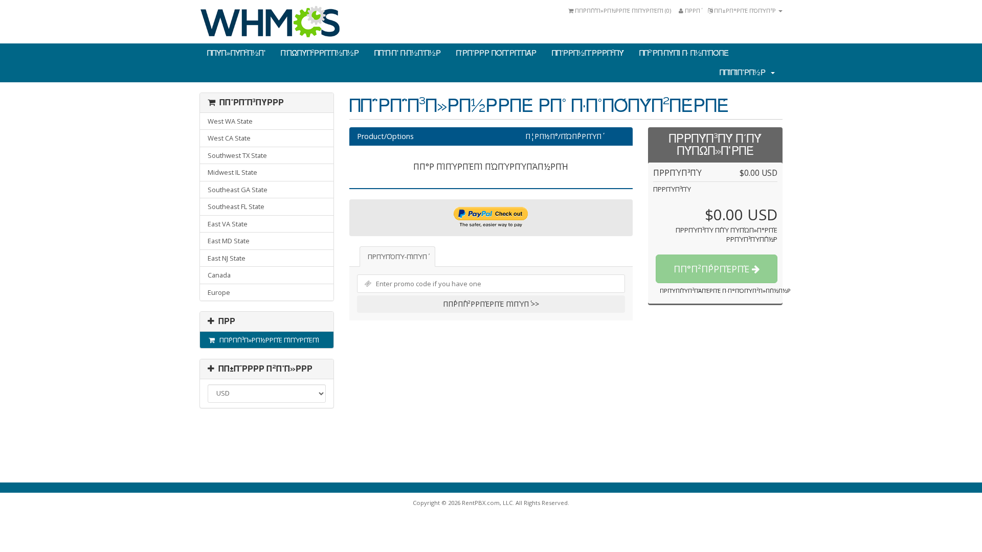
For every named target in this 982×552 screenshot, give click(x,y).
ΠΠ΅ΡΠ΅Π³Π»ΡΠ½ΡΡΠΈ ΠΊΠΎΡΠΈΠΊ (267, 339)
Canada (219, 275)
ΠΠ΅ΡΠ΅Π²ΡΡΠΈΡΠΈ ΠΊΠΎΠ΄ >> (491, 304)
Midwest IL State (232, 172)
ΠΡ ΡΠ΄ (691, 10)
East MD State (229, 240)
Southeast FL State (236, 206)
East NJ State (227, 258)
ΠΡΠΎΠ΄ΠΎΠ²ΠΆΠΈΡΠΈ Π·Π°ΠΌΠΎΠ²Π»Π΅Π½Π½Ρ (725, 290)
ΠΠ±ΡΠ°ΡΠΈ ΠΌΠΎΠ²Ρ (744, 10)
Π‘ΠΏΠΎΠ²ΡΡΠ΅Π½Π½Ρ (320, 53)
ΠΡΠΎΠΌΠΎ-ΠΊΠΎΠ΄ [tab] (397, 256)
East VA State (228, 223)
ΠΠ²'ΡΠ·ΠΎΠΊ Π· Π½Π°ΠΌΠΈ (684, 53)
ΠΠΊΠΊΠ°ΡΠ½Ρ (745, 72)
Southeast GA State (237, 189)
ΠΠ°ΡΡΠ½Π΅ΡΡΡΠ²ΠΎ (588, 53)
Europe (219, 292)
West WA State (230, 121)
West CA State (229, 138)
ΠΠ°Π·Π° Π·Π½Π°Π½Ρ (407, 53)
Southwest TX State (237, 155)
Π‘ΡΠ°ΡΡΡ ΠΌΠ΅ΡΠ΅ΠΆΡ (496, 53)
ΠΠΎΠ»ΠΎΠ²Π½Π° (236, 53)
